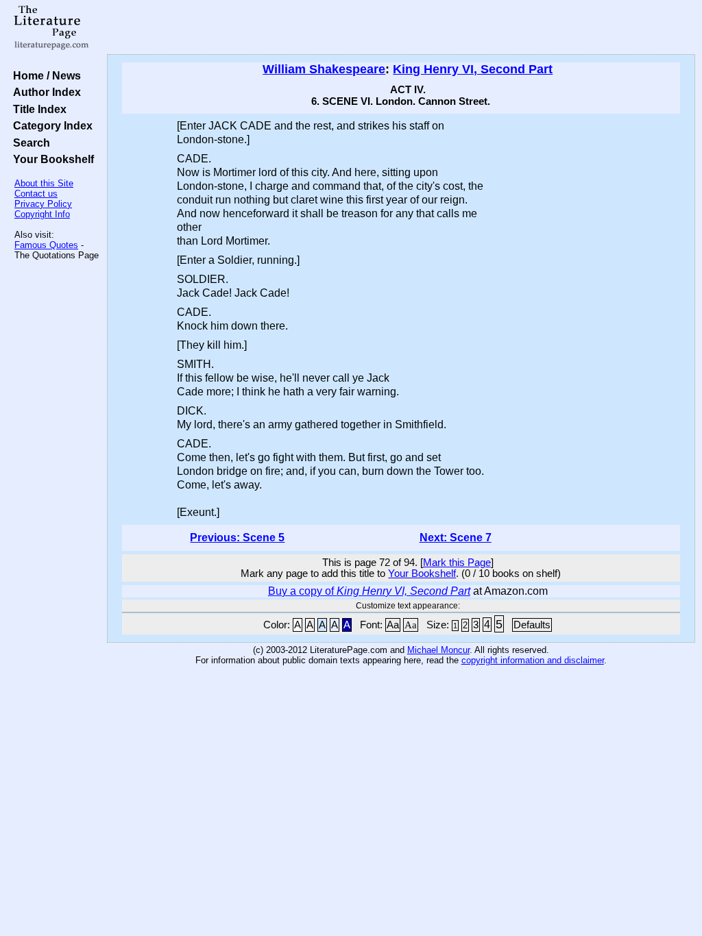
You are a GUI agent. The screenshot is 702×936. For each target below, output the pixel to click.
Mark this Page (457, 562)
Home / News (44, 75)
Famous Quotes (46, 245)
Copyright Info (42, 214)
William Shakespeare (324, 69)
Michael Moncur (438, 650)
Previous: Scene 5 (237, 537)
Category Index (50, 125)
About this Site (43, 183)
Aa (393, 624)
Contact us (36, 193)
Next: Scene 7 (456, 537)
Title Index (37, 109)
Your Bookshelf (51, 159)
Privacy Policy (43, 204)
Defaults (531, 624)
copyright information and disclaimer (532, 660)
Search (29, 142)
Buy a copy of (369, 591)
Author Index (44, 92)
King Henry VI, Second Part (473, 69)
